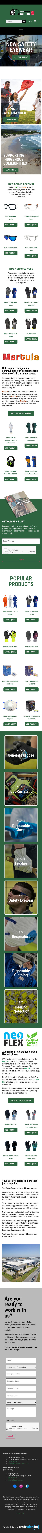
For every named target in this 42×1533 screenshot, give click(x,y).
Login (30, 21)
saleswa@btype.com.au (15, 1480)
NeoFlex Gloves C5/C (10, 1124)
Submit (21, 559)
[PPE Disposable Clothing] (21, 985)
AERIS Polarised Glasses (10, 248)
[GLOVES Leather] (21, 877)
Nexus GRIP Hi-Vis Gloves (10, 646)
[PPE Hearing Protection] (21, 1022)
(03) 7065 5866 (12, 1461)
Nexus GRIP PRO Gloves (31, 646)
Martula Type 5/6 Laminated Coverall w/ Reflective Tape (11, 440)
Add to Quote (10, 225)
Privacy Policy (21, 1513)
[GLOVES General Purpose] (21, 768)
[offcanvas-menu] (21, 30)
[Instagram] (21, 1486)
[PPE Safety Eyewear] (21, 913)
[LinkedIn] (27, 1486)
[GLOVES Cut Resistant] (21, 804)
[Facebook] (15, 1486)
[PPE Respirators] (21, 949)
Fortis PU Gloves (31, 333)
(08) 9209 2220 (12, 1478)
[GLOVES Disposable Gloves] (21, 840)
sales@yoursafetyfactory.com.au (18, 1463)
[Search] (24, 21)
